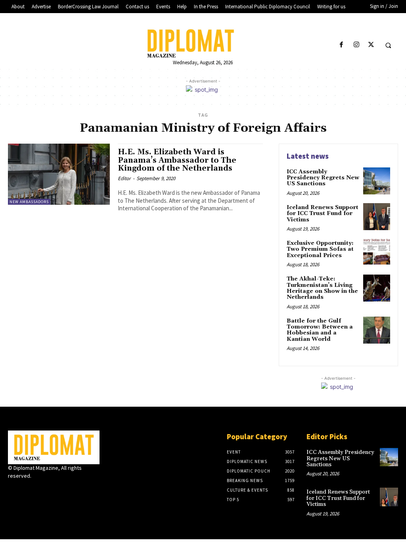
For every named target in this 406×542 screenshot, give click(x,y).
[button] (388, 45)
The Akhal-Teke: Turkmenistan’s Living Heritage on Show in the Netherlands (322, 288)
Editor (124, 178)
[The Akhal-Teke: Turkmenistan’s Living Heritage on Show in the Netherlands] (376, 288)
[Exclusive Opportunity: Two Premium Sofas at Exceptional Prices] (376, 252)
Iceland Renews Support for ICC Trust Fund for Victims (322, 213)
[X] (371, 45)
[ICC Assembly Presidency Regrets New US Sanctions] (376, 180)
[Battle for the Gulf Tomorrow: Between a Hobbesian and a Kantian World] (376, 330)
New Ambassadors (29, 201)
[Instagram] (356, 45)
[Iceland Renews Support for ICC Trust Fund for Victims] (376, 216)
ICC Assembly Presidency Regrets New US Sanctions (323, 178)
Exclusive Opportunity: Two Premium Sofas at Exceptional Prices (320, 249)
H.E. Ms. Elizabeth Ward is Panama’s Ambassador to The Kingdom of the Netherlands (177, 160)
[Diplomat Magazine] (203, 43)
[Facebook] (341, 45)
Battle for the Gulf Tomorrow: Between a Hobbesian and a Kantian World (320, 330)
